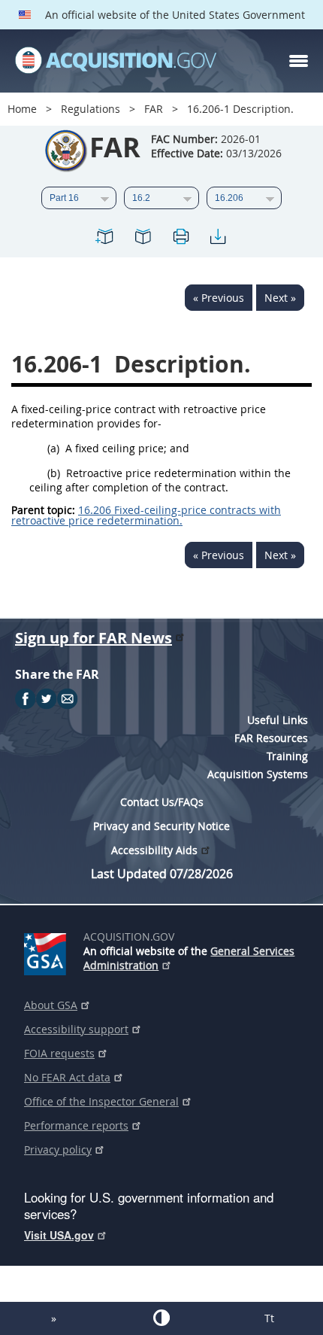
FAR (153, 109)
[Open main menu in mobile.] (298, 61)
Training (287, 756)
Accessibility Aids (154, 850)
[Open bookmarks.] (143, 238)
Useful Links (277, 720)
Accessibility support (76, 1029)
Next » (280, 297)
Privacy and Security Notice (161, 826)
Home (22, 109)
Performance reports (76, 1125)
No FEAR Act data (67, 1077)
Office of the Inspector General (101, 1101)
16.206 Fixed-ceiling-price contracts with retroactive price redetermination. (146, 515)
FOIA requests (59, 1053)
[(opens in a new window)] (47, 951)
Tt (269, 1318)
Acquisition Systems (257, 774)
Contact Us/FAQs (162, 802)
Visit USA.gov (59, 1235)
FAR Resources (271, 738)
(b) (53, 473)
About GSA (50, 1005)
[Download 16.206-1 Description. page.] (218, 238)
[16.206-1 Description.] (105, 238)
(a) (53, 448)
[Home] (115, 61)
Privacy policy (58, 1149)
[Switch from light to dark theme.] (161, 1317)
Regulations (90, 109)
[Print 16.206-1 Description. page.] (180, 238)
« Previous (218, 297)
